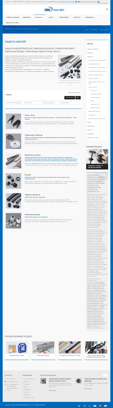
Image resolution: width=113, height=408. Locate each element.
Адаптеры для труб (92, 298)
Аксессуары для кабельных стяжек (97, 71)
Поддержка (89, 17)
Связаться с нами (12, 23)
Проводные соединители (99, 323)
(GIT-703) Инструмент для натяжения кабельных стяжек (96, 356)
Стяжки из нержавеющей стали (95, 288)
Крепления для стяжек (93, 295)
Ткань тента (30, 115)
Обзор (51, 17)
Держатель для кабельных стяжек (96, 118)
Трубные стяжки (96, 285)
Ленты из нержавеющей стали (95, 319)
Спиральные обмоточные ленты (95, 318)
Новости (77, 17)
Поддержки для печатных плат (95, 311)
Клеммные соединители (93, 305)
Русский (105, 3)
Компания (26, 17)
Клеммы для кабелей (93, 291)
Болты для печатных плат (99, 296)
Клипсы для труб (91, 313)
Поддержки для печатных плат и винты (96, 82)
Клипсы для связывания (93, 290)
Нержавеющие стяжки (94, 64)
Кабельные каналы (33, 155)
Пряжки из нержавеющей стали (95, 321)
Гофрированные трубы (97, 303)
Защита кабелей (92, 87)
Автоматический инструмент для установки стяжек (60, 380)
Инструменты (91, 115)
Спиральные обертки (34, 135)
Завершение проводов (94, 111)
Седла (100, 314)
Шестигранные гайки (96, 310)
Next (104, 146)
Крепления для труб (95, 300)
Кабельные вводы (32, 214)
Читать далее (15, 353)
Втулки (28, 175)
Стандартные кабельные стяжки (69, 355)
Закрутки (89, 323)
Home (87, 29)
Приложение (64, 17)
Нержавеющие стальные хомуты (96, 67)
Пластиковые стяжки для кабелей (96, 60)
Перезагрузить (70, 97)
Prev (106, 146)
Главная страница (12, 17)
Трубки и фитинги (32, 195)
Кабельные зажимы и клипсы (95, 75)
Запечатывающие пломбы (94, 316)
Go (78, 97)
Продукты (39, 17)
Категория (94, 29)
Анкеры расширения (93, 78)
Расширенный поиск (75, 92)
